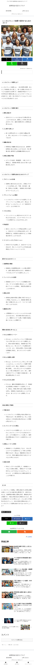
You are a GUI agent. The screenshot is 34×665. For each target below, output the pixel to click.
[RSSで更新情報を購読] (25, 531)
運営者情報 (9, 657)
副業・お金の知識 (7, 511)
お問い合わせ (25, 657)
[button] (22, 63)
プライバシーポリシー (17, 660)
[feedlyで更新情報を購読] (9, 531)
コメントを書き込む (17, 639)
